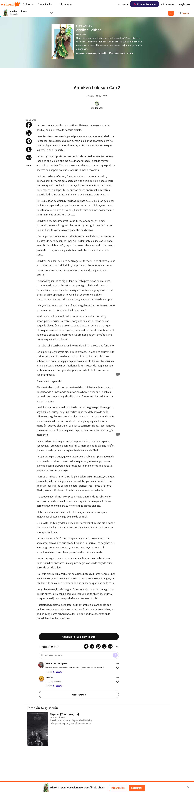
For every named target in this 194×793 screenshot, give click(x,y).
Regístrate (136, 787)
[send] (115, 655)
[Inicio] (10, 4)
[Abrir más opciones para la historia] (29, 166)
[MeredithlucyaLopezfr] (41, 665)
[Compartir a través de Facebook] (29, 125)
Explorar (27, 4)
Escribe (122, 4)
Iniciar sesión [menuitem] (168, 4)
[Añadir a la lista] (171, 13)
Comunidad (43, 4)
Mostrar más (79, 694)
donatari (99, 107)
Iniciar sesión (118, 787)
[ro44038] (41, 679)
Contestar (58, 671)
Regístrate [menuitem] (184, 4)
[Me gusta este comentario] (117, 667)
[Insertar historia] (29, 158)
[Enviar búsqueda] (61, 4)
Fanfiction (81, 34)
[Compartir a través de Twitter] (29, 133)
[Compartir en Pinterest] (29, 141)
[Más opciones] (117, 663)
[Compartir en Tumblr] (29, 149)
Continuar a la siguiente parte (78, 636)
